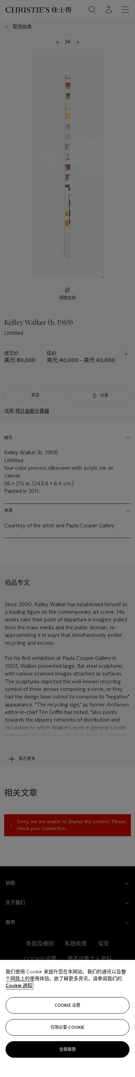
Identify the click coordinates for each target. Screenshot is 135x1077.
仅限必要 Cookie (67, 1027)
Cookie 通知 (19, 985)
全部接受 (67, 1049)
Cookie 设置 (67, 1005)
